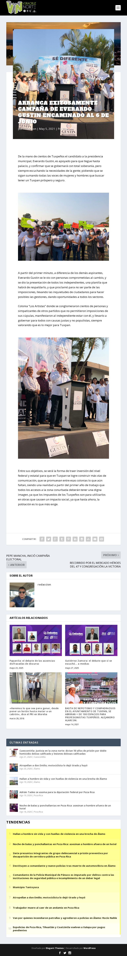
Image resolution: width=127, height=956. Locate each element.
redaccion (29, 129)
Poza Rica (38, 795)
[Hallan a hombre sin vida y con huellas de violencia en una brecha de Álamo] (14, 781)
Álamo (37, 768)
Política (63, 129)
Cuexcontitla (39, 757)
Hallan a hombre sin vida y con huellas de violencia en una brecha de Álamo (63, 778)
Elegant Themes (55, 948)
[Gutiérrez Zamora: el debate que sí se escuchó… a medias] (91, 640)
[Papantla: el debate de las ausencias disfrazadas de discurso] (36, 640)
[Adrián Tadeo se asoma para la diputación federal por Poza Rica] (14, 794)
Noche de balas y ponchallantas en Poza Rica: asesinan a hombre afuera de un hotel (65, 807)
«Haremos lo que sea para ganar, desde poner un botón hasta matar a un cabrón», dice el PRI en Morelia (34, 711)
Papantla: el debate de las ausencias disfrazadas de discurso (32, 662)
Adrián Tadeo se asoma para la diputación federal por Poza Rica (57, 792)
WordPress (90, 948)
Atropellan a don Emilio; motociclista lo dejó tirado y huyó (53, 765)
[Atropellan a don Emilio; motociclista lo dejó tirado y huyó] (14, 767)
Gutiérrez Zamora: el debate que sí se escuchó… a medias (88, 662)
